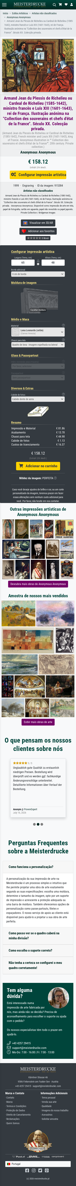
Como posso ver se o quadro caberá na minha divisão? (34, 935)
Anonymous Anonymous (19, 17)
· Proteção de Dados (15, 1110)
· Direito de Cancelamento (18, 1114)
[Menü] (4, 4)
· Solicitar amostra (49, 1119)
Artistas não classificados (44, 13)
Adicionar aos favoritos (40, 231)
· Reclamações (12, 1119)
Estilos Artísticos (20, 13)
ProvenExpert (41, 809)
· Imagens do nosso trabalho (54, 1110)
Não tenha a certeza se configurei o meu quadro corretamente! (35, 965)
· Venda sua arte (49, 1101)
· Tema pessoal (48, 1097)
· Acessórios (46, 1114)
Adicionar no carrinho (40, 466)
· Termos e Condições (15, 1106)
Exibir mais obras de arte (38, 722)
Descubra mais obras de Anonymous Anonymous (38, 584)
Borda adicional (18, 269)
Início (5, 13)
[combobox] (38, 274)
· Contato (9, 1097)
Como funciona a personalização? (31, 867)
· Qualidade (46, 1106)
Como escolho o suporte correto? (30, 950)
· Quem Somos (12, 1123)
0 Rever (45, 238)
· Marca (9, 1101)
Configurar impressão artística (41, 174)
